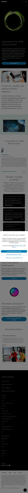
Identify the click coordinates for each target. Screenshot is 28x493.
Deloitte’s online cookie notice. (18, 246)
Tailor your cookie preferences (14, 258)
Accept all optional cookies (14, 251)
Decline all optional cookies (14, 254)
